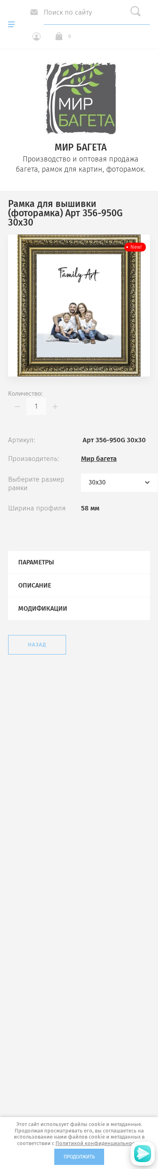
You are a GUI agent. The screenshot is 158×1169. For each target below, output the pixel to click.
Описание (34, 585)
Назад (37, 645)
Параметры (36, 562)
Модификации (42, 608)
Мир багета (99, 458)
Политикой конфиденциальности (98, 1143)
